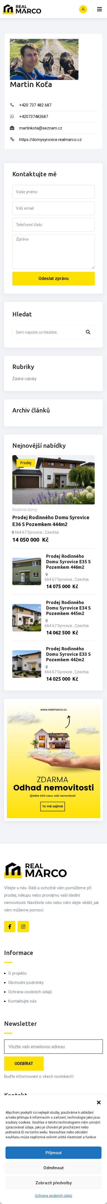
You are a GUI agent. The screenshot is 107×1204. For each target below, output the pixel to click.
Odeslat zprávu (53, 278)
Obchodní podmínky (26, 982)
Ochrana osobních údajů (53, 1196)
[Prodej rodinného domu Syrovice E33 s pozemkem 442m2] (26, 664)
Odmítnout (53, 1167)
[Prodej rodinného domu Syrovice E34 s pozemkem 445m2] (26, 617)
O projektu (17, 973)
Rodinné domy (24, 509)
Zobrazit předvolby (53, 1182)
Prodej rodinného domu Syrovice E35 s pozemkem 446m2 (68, 562)
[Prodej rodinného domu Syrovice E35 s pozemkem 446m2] (26, 571)
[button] (99, 1102)
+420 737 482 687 (35, 105)
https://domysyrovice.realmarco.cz (50, 139)
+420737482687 (33, 116)
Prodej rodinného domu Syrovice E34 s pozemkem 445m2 (68, 608)
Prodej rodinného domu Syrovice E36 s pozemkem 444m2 (50, 521)
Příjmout (54, 1152)
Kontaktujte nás (22, 1001)
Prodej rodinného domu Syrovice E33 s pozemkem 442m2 (68, 654)
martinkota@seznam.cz (40, 128)
